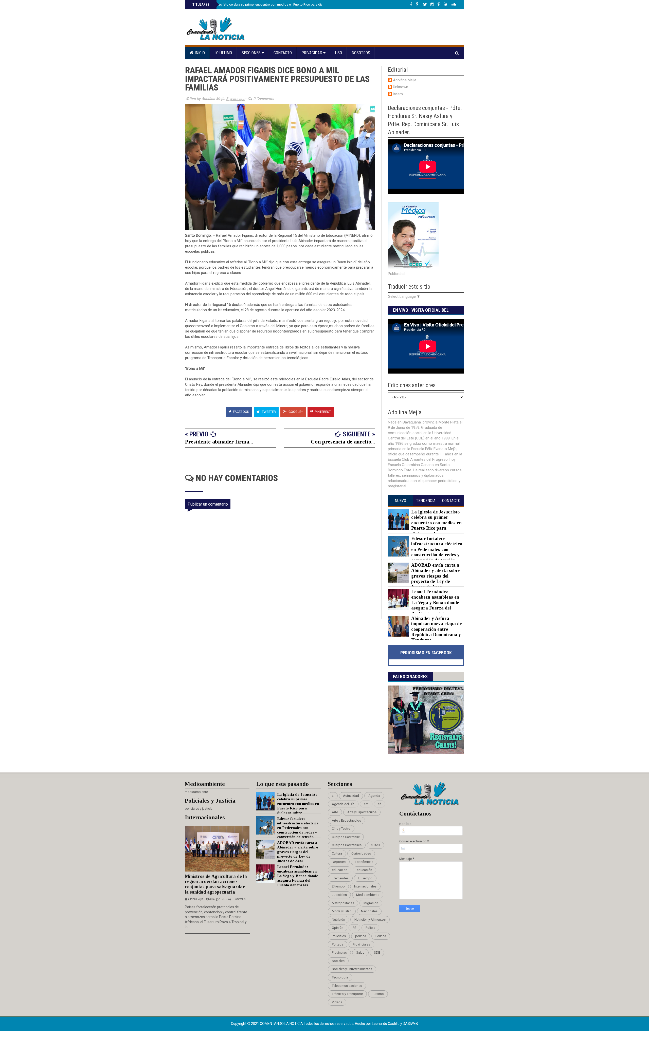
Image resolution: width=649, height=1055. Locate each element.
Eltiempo (338, 886)
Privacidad (312, 52)
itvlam (398, 94)
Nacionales (369, 911)
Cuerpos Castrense (346, 837)
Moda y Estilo (342, 911)
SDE (377, 952)
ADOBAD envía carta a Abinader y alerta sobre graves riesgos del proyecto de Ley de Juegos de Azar (435, 576)
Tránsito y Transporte (347, 994)
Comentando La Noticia (282, 1024)
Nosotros (361, 52)
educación (364, 870)
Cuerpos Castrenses (347, 845)
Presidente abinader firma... (219, 441)
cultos (375, 845)
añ (379, 804)
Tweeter (268, 412)
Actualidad (351, 796)
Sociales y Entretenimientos (352, 969)
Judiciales (339, 895)
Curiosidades (361, 853)
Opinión (337, 928)
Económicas (364, 862)
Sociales (338, 961)
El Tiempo (365, 878)
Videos (337, 1002)
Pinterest (322, 412)
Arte (335, 812)
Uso (338, 52)
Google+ (295, 412)
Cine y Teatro (341, 828)
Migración (371, 903)
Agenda (374, 796)
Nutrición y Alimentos (370, 919)
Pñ (354, 928)
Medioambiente (367, 895)
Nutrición (338, 919)
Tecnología (340, 977)
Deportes (339, 862)
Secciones (252, 52)
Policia (370, 928)
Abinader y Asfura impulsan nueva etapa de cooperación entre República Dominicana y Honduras (436, 629)
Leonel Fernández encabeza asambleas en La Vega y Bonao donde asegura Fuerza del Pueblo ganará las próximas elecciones (423, 605)
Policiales (339, 936)
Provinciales (361, 944)
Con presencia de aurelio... (343, 441)
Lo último (223, 52)
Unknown (400, 87)
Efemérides (340, 878)
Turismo (378, 994)
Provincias (339, 952)
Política (380, 936)
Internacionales (365, 886)
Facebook (240, 412)
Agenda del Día (343, 804)
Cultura (337, 853)
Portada (337, 944)
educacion (339, 870)
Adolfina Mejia (404, 80)
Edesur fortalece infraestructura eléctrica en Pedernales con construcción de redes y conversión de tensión (436, 549)
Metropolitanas (343, 903)
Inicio (199, 52)
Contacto (283, 52)
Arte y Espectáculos (346, 820)
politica (360, 936)
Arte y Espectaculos (361, 812)
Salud (360, 952)
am (366, 804)
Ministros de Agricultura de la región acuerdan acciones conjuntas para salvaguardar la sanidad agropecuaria (216, 884)
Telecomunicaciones (347, 986)
